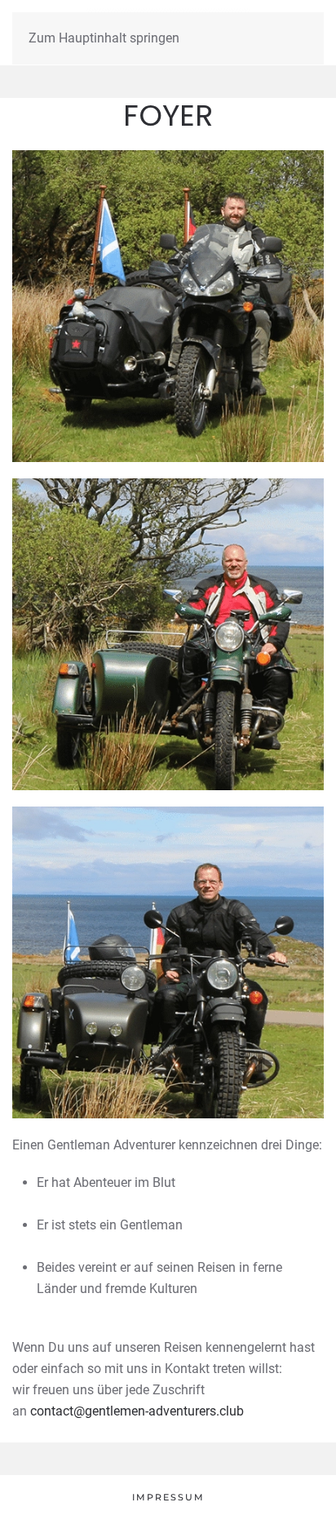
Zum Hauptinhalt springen (104, 38)
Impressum (168, 1497)
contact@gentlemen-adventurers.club (137, 1411)
